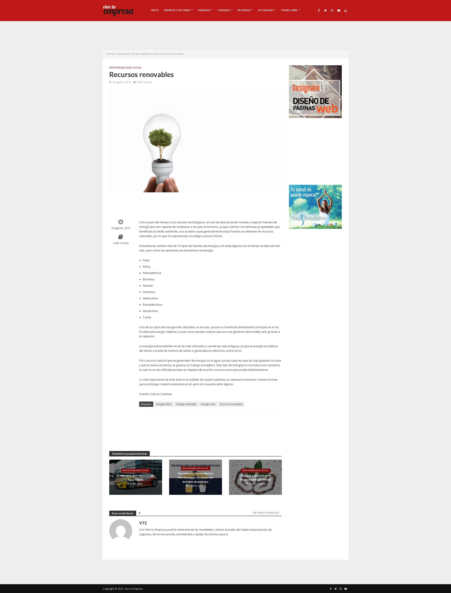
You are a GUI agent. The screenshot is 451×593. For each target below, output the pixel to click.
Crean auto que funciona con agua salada (135, 477)
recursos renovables (231, 404)
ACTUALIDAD (265, 10)
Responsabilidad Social (145, 53)
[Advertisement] (225, 35)
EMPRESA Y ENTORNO (177, 10)
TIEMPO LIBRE (289, 10)
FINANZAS (204, 10)
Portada (110, 53)
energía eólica (164, 404)
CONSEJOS (224, 10)
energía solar (208, 404)
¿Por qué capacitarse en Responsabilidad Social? (255, 477)
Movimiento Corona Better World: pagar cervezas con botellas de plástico (196, 477)
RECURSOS (244, 10)
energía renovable (186, 404)
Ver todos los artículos (266, 512)
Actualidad (123, 53)
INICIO (155, 10)
